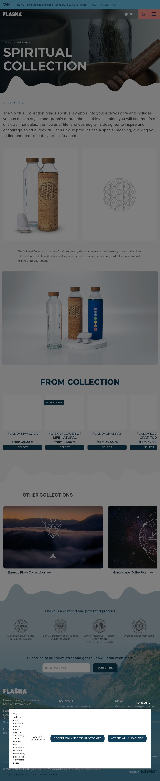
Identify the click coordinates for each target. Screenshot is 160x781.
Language (142, 703)
